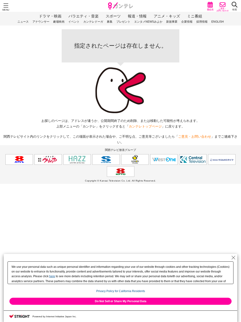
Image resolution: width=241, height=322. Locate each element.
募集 (109, 21)
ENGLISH (217, 21)
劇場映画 (58, 21)
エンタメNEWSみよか (148, 21)
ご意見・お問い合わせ (194, 136)
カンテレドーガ (93, 21)
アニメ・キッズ (167, 16)
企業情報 (187, 21)
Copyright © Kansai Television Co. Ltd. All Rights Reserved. (120, 180)
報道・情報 (137, 16)
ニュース (23, 21)
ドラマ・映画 (50, 16)
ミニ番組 (194, 16)
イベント (74, 21)
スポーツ (113, 16)
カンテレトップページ (145, 126)
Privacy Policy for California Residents (120, 291)
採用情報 (202, 21)
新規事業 (171, 21)
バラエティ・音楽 (83, 16)
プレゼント (123, 21)
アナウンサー (40, 21)
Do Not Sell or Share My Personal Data (120, 301)
